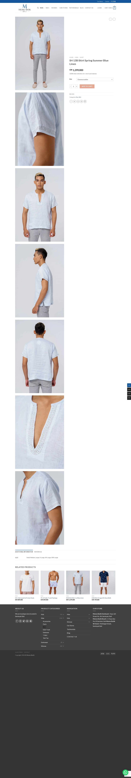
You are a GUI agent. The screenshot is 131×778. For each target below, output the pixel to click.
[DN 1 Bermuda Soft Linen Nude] (27, 582)
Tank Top (45, 638)
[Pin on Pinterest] (81, 101)
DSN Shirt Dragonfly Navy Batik (101, 598)
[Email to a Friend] (78, 101)
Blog (82, 8)
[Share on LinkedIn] (85, 101)
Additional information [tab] (24, 552)
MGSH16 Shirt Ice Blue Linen (75, 598)
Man (41, 8)
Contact (107, 1)
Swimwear (46, 632)
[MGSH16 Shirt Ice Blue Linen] (78, 582)
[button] (125, 772)
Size (70, 79)
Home (71, 57)
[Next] (115, 587)
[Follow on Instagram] (113, 1)
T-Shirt (45, 635)
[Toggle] (63, 614)
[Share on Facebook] (71, 101)
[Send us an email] (114, 1)
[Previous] (15, 587)
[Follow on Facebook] (111, 1)
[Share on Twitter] (74, 101)
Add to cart (87, 86)
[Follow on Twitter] (23, 621)
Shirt (82, 57)
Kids (47, 8)
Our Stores (100, 1)
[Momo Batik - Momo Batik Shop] (24, 7)
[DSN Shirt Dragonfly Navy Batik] (103, 582)
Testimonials (74, 8)
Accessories (46, 621)
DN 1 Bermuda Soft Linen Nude (24, 598)
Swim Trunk (46, 630)
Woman (54, 8)
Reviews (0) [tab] (38, 552)
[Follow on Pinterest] (30, 621)
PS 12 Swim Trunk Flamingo (49, 598)
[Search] (38, 8)
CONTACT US (89, 8)
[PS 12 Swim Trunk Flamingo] (52, 582)
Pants (45, 624)
